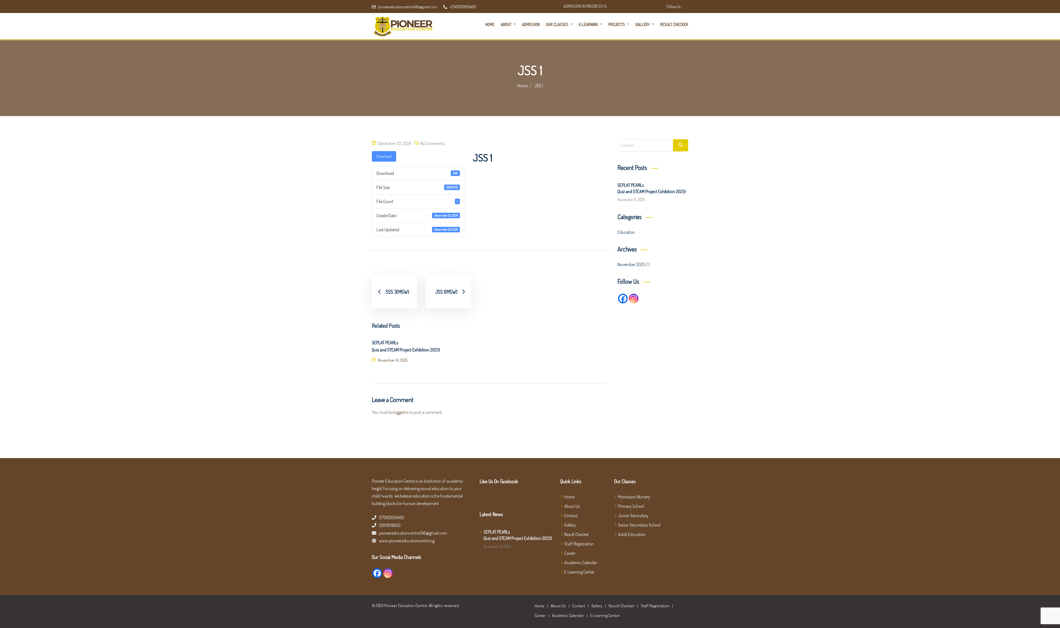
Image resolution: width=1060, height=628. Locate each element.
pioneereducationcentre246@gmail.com (407, 6)
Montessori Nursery (634, 497)
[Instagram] (633, 298)
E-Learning (588, 24)
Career (569, 553)
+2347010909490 (462, 6)
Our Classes (557, 24)
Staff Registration (579, 543)
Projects (616, 24)
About (506, 24)
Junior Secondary (633, 515)
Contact (571, 515)
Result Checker (674, 24)
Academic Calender (580, 562)
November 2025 (631, 264)
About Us (572, 506)
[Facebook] (623, 298)
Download (384, 156)
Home (489, 24)
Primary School (631, 506)
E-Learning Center (579, 572)
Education (626, 232)
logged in (401, 412)
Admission (531, 24)
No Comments (432, 143)
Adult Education (631, 534)
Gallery (642, 24)
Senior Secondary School (639, 525)
